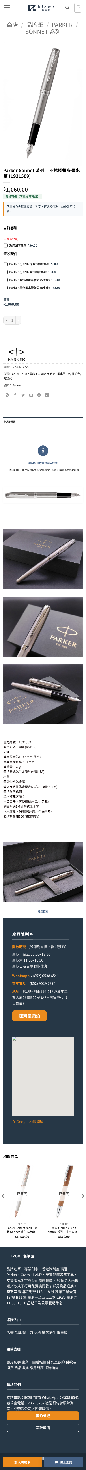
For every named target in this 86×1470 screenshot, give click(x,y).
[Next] (82, 1204)
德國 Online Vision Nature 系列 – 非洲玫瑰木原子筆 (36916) (64, 1230)
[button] (6, 8)
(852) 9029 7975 (43, 983)
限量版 (62, 1332)
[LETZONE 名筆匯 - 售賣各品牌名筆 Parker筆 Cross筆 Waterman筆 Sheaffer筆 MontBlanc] (41, 7)
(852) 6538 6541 (46, 975)
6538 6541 (70, 1397)
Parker (62, 24)
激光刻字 (14, 1362)
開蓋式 (7, 378)
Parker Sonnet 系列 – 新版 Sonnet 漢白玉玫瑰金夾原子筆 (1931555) (22, 1230)
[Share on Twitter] (23, 395)
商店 (12, 24)
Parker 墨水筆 (29, 374)
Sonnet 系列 (43, 31)
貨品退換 (67, 1285)
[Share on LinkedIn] (47, 395)
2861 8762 (36, 1402)
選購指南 (52, 1367)
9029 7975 (32, 1397)
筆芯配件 (49, 1332)
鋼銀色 (76, 374)
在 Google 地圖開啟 (27, 1121)
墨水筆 (61, 374)
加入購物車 (22, 1462)
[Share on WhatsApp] (7, 395)
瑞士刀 (27, 1332)
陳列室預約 (29, 1016)
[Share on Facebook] (15, 395)
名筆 (10, 1332)
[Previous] (3, 1204)
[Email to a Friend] (31, 395)
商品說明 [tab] (9, 422)
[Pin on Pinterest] (39, 395)
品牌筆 (34, 24)
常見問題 (37, 1367)
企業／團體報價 (34, 1362)
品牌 (18, 1332)
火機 (37, 1332)
